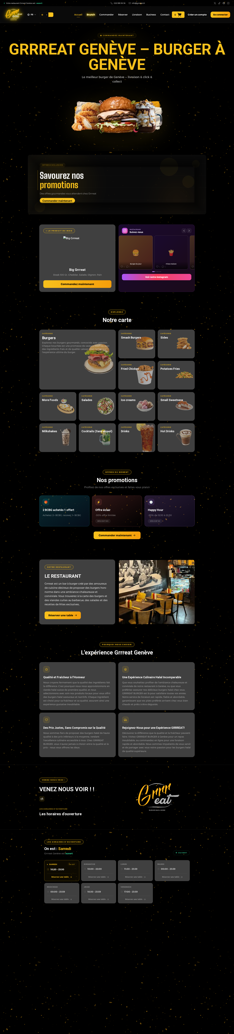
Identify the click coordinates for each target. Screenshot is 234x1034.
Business (151, 14)
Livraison (137, 14)
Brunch (91, 14)
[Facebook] (224, 3)
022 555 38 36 (119, 3)
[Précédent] (184, 230)
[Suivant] (189, 230)
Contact (164, 14)
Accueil (78, 14)
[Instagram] (228, 3)
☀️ (42, 15)
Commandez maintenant (77, 284)
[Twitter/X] (215, 3)
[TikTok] (219, 3)
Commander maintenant (115, 535)
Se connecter (220, 14)
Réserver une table (60, 615)
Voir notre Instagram (156, 277)
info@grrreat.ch (138, 3)
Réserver (123, 14)
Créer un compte (197, 14)
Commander (106, 14)
